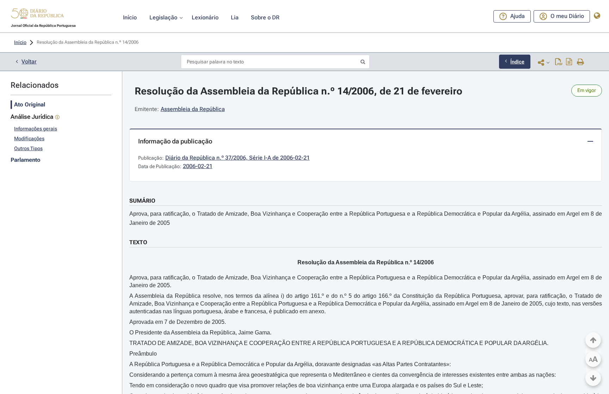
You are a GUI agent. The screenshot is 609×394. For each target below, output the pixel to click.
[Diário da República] (37, 14)
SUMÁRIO (142, 200)
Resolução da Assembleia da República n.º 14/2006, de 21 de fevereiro (298, 91)
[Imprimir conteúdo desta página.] (580, 62)
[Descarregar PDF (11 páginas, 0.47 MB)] (558, 62)
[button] (37, 14)
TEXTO (138, 242)
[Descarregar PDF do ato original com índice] (569, 62)
